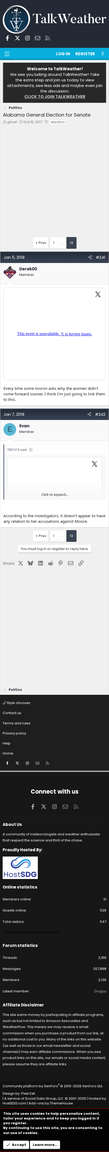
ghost (12, 121)
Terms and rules (16, 723)
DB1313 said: (17, 449)
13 (71, 242)
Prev (42, 242)
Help (7, 743)
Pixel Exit (28, 1093)
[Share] (90, 257)
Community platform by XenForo (53, 1086)
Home (8, 753)
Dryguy (100, 991)
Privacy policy (14, 733)
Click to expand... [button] (55, 494)
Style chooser (18, 702)
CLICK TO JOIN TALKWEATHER (54, 96)
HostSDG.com (14, 1103)
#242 (100, 414)
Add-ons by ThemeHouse (51, 1103)
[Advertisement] (54, 182)
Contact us (12, 712)
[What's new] (103, 54)
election (58, 121)
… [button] (62, 242)
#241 (100, 257)
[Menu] (7, 54)
